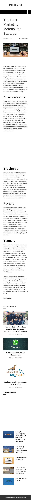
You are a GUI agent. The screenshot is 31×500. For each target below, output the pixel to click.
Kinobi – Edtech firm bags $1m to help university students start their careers (15, 329)
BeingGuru (9, 298)
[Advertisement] (15, 150)
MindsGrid (15, 4)
